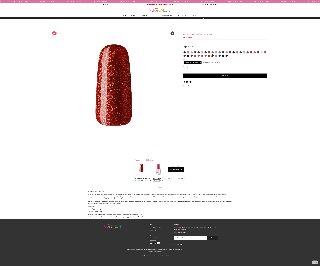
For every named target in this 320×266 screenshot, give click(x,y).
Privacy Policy (201, 86)
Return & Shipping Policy (189, 86)
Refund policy (153, 240)
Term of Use (153, 233)
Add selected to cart (176, 169)
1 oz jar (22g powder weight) (192, 62)
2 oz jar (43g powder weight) (211, 62)
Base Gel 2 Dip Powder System (144, 181)
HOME (125, 15)
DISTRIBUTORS (167, 15)
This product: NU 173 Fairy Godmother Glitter (149, 178)
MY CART (213, 5)
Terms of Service (154, 238)
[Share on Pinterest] (191, 82)
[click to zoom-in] (172, 33)
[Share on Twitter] (187, 82)
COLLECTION (143, 15)
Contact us (209, 86)
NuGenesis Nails (154, 255)
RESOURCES (182, 15)
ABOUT (133, 15)
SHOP (155, 15)
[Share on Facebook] (184, 82)
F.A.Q (151, 235)
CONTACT (194, 15)
